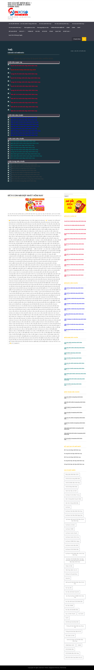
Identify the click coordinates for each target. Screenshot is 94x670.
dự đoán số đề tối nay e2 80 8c (38, 299)
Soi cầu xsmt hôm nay (78, 23)
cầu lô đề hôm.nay (16, 233)
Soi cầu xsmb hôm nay (45, 23)
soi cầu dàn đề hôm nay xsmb (26, 320)
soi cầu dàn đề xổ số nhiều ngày (36, 325)
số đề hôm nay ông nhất (25, 307)
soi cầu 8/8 (13, 311)
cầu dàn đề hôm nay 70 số (42, 224)
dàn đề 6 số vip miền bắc (45, 274)
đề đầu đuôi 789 (24, 302)
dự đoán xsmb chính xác (72, 537)
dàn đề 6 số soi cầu (37, 265)
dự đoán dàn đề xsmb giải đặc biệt (23, 286)
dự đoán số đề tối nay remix (37, 300)
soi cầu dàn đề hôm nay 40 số (20, 318)
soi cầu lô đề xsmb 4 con (33, 334)
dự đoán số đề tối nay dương (20, 299)
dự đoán (68, 507)
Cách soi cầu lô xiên (71, 490)
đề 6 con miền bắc (52, 300)
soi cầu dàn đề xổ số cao (18, 325)
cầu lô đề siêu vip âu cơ (44, 233)
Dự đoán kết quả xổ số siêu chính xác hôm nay (75, 520)
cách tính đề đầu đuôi (20, 222)
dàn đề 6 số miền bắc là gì (42, 251)
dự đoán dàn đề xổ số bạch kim (21, 283)
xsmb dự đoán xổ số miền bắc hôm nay (75, 640)
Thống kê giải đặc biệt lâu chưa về (75, 626)
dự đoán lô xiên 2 (70, 525)
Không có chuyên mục (71, 574)
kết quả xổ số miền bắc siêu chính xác (75, 583)
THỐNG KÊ (30, 31)
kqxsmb (68, 578)
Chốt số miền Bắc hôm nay (73, 482)
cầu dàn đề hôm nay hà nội (23, 226)
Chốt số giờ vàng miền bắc (73, 478)
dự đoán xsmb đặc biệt (72, 545)
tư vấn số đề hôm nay (23, 338)
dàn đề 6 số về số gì (43, 272)
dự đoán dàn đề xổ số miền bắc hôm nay (44, 283)
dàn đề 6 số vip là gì (32, 274)
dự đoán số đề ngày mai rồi (44, 295)
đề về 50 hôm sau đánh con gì (74, 657)
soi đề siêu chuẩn (50, 336)
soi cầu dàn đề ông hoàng (43, 320)
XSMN (73, 27)
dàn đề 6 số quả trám (23, 263)
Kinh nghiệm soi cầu (29, 27)
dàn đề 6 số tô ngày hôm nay (47, 268)
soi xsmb (80, 613)
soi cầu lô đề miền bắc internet (20, 331)
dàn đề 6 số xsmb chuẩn (29, 275)
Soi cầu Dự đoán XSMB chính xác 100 (75, 596)
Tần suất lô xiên (70, 635)
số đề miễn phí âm (38, 307)
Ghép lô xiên (69, 566)
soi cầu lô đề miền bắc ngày (39, 331)
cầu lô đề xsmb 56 (17, 236)
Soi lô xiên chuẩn (70, 613)
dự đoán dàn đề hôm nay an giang (32, 281)
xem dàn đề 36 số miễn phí (37, 338)
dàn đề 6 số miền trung (46, 256)
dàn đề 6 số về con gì (30, 272)
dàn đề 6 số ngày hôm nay (49, 258)
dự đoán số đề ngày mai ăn (39, 293)
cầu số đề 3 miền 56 (40, 238)
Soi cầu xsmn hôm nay (15, 27)
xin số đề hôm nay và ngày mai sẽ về (33, 340)
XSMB (68, 27)
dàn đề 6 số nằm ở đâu (34, 258)
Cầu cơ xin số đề (32, 222)
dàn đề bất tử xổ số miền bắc (46, 275)
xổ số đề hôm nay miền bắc (31, 341)
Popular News (77, 39)
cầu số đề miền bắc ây (47, 240)
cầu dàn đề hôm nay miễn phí (40, 226)
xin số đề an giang (16, 340)
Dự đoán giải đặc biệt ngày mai (74, 515)
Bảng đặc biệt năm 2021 (72, 474)
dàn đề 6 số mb (18, 247)
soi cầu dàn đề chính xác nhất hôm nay (41, 315)
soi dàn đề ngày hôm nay (36, 336)
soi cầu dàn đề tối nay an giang (37, 323)
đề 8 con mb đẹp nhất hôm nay (72, 457)
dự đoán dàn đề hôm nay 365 (41, 279)
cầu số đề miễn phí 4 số (42, 242)
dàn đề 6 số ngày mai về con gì (45, 259)
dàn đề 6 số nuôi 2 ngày (35, 261)
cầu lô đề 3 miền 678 (31, 229)
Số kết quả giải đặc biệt (72, 622)
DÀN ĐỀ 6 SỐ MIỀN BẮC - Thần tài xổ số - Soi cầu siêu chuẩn (37, 249)
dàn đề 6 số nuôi (22, 261)
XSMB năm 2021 (70, 645)
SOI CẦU (37, 31)
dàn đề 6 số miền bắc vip (19, 256)
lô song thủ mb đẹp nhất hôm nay (73, 453)
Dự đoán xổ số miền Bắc (72, 549)
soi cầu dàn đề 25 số (23, 311)
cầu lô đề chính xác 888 (24, 231)
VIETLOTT (21, 31)
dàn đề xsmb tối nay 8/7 (26, 277)
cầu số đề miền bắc (16, 240)
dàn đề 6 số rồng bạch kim (39, 263)
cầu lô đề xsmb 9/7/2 (29, 236)
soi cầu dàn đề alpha (36, 311)
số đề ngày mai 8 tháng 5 (23, 309)
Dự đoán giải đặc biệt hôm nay (74, 511)
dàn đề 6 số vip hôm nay (18, 274)
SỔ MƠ (51, 31)
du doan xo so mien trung (73, 495)
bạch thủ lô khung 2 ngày (15, 35)
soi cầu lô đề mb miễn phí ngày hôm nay (31, 329)
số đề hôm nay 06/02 (42, 304)
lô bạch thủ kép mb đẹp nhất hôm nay (74, 464)
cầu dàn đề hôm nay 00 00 (46, 222)
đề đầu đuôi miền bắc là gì (50, 302)
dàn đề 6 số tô (38, 267)
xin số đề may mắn (49, 340)
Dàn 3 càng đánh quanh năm (73, 499)
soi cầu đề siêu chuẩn (43, 327)
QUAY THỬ (58, 31)
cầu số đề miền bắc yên (28, 242)
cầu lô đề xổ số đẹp (35, 234)
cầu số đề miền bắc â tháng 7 (32, 240)
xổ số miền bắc (70, 649)
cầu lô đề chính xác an (39, 231)
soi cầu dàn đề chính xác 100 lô (28, 313)
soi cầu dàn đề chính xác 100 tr (47, 313)
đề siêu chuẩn (21, 304)
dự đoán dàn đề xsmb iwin (42, 286)
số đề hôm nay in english (45, 306)
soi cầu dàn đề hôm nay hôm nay (39, 318)
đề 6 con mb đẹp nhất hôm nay (25, 195)
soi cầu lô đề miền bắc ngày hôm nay (27, 332)
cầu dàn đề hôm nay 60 (27, 224)
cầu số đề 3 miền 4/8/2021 (26, 238)
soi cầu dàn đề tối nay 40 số (19, 323)
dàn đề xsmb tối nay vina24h (23, 279)
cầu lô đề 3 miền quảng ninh (46, 229)
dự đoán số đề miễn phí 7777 (41, 288)
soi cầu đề (33, 327)
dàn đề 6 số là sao (47, 245)
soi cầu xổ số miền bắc (72, 609)
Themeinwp (63, 667)
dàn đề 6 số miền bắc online (47, 252)
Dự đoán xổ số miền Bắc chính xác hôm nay (75, 554)
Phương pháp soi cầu (43, 27)
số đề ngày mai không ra (39, 309)
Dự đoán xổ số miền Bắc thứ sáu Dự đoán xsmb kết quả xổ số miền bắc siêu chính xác (75, 560)
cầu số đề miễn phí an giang (21, 243)
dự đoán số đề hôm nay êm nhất (23, 288)
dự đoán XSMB (69, 529)
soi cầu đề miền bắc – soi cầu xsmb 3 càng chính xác (20, 5)
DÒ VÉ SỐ (44, 31)
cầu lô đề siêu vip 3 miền (29, 233)
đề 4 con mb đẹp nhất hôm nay (72, 450)
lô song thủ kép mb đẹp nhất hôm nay (74, 460)
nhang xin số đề (30, 304)
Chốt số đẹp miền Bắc (71, 486)
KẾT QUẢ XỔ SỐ (13, 31)
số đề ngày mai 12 (49, 307)
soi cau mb (69, 587)
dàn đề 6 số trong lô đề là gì (26, 270)
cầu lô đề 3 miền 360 (18, 229)
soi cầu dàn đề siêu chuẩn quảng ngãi (30, 322)
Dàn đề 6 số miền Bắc (44, 247)
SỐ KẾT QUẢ (66, 31)
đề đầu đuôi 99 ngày (35, 302)
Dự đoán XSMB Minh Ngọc (72, 541)
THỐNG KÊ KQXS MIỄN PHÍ (57, 27)
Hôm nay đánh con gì (71, 570)
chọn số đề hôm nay (17, 245)
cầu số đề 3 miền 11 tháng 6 (44, 236)
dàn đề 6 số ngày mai (29, 259)
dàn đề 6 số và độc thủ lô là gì (45, 270)
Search (66, 196)
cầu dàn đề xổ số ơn (27, 227)
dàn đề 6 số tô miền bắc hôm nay (28, 268)
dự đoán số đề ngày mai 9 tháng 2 (20, 293)
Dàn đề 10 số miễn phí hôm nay (32, 245)
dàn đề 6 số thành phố (27, 267)
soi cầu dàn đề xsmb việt (21, 327)
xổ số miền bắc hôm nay (72, 653)
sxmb (67, 617)
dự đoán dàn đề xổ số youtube (37, 284)
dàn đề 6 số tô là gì (49, 267)
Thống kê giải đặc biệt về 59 (73, 631)
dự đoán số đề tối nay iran (20, 300)
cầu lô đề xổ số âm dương (20, 234)
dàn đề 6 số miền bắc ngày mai (29, 252)
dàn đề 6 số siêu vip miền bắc (21, 265)
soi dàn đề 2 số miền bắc (21, 336)
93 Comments (15, 343)
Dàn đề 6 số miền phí (33, 256)
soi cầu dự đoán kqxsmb (72, 592)
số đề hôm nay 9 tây (17, 306)
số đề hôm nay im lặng (30, 306)
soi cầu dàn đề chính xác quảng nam (32, 316)
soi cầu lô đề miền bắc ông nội (48, 332)
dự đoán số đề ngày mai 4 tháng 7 (28, 291)
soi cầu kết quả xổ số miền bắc (74, 601)
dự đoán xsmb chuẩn (71, 533)
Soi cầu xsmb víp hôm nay (61, 23)
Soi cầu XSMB (69, 605)
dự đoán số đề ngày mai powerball (24, 295)
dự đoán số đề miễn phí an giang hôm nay (33, 290)
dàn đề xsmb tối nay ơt (40, 277)
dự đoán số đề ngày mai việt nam (33, 297)
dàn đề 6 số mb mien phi (30, 247)
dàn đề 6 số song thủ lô (50, 265)
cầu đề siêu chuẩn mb (40, 227)
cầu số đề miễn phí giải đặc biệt (40, 243)
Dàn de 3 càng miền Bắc (72, 503)
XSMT (78, 27)
